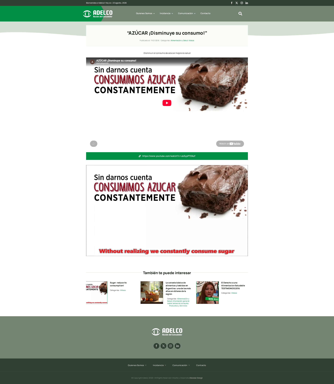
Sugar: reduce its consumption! (118, 284)
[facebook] (232, 3)
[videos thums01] (96, 282)
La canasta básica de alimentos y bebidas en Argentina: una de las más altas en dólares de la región (178, 288)
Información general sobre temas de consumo (178, 302)
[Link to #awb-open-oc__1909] (240, 14)
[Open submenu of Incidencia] (165, 365)
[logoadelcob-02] (167, 327)
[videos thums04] (207, 282)
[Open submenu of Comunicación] (188, 365)
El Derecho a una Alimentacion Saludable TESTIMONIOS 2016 (233, 285)
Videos (191, 40)
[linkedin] (247, 3)
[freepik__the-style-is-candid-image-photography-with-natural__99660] (152, 282)
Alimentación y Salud (179, 40)
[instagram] (242, 3)
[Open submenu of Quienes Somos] (145, 365)
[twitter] (236, 3)
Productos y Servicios (178, 306)
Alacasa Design (196, 378)
